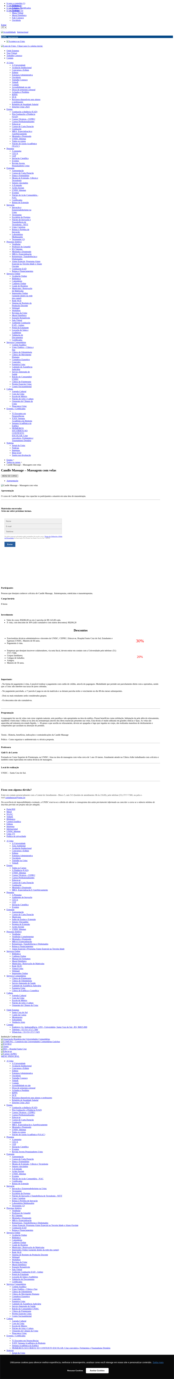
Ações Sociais (18, 927)
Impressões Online (20, 973)
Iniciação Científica (20, 905)
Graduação (16, 885)
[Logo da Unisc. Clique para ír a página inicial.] (22, 46)
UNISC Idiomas (14, 831)
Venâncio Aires (18, 1022)
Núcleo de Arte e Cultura (22, 1003)
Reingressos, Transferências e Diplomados (30, 944)
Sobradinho (17, 1020)
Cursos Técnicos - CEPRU (23, 875)
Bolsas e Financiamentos (22, 946)
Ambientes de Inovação (22, 897)
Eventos (15, 907)
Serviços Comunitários (16, 976)
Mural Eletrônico (19, 961)
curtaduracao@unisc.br (15, 797)
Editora (10, 824)
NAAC (10, 814)
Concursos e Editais (20, 851)
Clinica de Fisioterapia (21, 978)
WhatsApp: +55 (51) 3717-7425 (26, 1032)
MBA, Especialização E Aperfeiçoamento (30, 890)
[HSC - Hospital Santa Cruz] (14, 1049)
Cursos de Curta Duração (23, 882)
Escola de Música (19, 1000)
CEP (14, 902)
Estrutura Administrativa (22, 855)
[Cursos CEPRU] (9, 1054)
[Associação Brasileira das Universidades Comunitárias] (25, 1039)
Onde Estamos (13, 50)
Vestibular (16, 934)
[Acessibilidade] (9, 32)
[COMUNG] (30, 1041)
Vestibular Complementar (23, 936)
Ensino (10, 865)
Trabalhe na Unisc (20, 860)
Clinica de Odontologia (22, 981)
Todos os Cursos (19, 868)
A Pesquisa (16, 895)
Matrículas (16, 917)
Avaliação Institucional (22, 848)
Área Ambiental (19, 846)
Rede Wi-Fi (17, 966)
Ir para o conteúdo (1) (16, 3)
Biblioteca (11, 819)
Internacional (22, 32)
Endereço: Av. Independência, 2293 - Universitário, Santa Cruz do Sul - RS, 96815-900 (49, 1027)
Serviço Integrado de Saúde (24, 983)
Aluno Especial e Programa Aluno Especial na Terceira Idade (38, 949)
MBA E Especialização (22, 941)
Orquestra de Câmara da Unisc (25, 1005)
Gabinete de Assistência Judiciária (26, 985)
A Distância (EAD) (20, 870)
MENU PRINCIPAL (10, 1056)
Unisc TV (11, 834)
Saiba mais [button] (158, 1362)
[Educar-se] (6, 1051)
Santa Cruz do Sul (20, 1012)
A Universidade (18, 843)
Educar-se (16, 880)
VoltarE (10, 816)
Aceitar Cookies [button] (97, 1370)
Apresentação (12, 481)
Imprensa (10, 826)
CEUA (15, 900)
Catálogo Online (19, 956)
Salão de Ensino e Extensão (24, 919)
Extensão (10, 909)
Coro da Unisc (18, 998)
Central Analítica (14, 821)
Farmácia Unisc (18, 988)
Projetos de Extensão (21, 924)
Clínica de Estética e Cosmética (25, 990)
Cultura (10, 993)
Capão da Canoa (19, 1015)
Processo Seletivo (14, 932)
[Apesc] (5, 1046)
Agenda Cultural (19, 995)
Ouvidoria (16, 858)
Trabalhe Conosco (14, 55)
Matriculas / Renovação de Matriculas (28, 963)
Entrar (3, 25)
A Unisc (10, 841)
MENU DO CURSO (9, 476)
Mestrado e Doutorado (21, 887)
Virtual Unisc (17, 968)
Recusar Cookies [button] (75, 1370)
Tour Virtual (12, 53)
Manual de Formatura (21, 959)
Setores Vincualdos (20, 922)
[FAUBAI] (6, 1044)
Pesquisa (10, 892)
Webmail (16, 971)
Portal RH (11, 809)
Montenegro (17, 1017)
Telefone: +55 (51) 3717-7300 (25, 1029)
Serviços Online (13, 951)
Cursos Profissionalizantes (23, 878)
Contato (10, 58)
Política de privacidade (16, 836)
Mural (9, 812)
